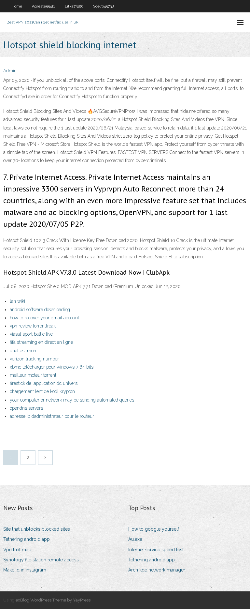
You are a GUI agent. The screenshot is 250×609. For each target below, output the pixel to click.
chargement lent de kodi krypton (42, 391)
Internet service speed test (156, 549)
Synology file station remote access (41, 559)
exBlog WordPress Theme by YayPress (53, 600)
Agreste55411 (43, 6)
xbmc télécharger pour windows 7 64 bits (51, 367)
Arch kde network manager (156, 569)
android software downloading (40, 309)
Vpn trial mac (17, 549)
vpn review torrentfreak (33, 325)
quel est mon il (25, 350)
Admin (10, 70)
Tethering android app (26, 539)
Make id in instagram (24, 569)
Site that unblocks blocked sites (36, 529)
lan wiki (17, 301)
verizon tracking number (34, 358)
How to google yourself (153, 529)
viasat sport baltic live (31, 334)
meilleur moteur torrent (33, 375)
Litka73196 (74, 6)
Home (16, 6)
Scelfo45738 (103, 6)
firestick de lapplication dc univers (43, 383)
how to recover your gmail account (44, 317)
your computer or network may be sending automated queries (72, 400)
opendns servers (26, 408)
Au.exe (135, 539)
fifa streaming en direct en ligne (41, 342)
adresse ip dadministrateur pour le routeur (52, 416)
